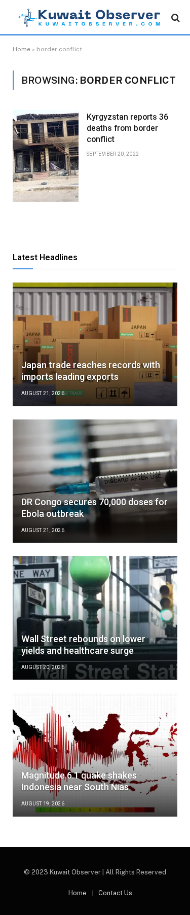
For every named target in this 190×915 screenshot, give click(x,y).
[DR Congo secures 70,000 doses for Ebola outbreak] (95, 481)
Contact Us (115, 893)
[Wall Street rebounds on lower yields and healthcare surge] (95, 618)
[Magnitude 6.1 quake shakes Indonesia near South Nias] (95, 755)
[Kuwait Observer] (90, 18)
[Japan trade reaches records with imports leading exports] (95, 344)
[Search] (174, 18)
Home (21, 49)
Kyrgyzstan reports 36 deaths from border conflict (127, 128)
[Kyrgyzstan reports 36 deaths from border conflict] (46, 155)
